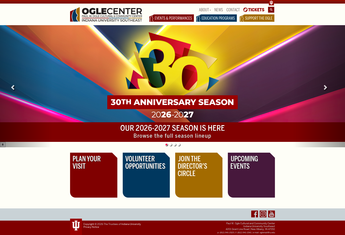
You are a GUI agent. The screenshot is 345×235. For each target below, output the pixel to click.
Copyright (88, 224)
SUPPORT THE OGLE (258, 18)
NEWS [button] (218, 9)
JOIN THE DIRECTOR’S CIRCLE (192, 166)
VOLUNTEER (145, 162)
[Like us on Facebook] (254, 215)
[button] (26, 86)
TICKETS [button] (256, 9)
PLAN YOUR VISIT (87, 162)
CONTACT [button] (233, 9)
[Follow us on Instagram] (263, 215)
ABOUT (204, 9)
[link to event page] (172, 73)
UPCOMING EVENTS (244, 162)
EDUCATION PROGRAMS (218, 18)
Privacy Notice (91, 227)
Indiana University (131, 224)
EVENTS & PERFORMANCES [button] (173, 18)
